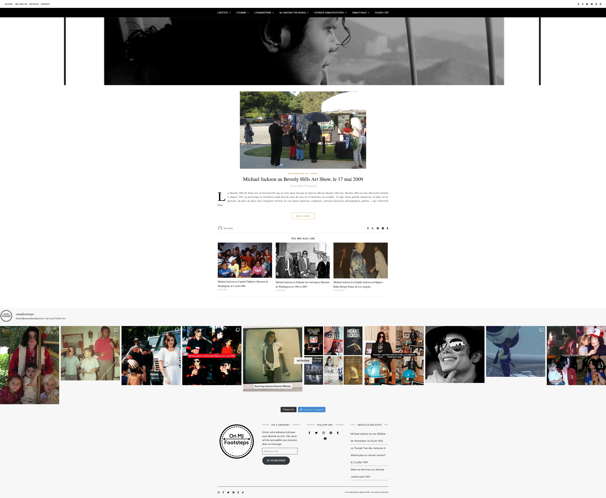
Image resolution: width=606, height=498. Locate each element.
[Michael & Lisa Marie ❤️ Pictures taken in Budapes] (151, 355)
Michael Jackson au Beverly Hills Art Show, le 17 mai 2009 (303, 178)
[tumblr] (596, 4)
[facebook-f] (583, 4)
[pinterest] (592, 4)
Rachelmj (228, 228)
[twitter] (587, 4)
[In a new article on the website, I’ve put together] (333, 355)
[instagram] (579, 4)
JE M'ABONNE (276, 460)
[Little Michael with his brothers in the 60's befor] (90, 353)
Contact (45, 4)
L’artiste (222, 12)
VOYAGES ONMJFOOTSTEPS (329, 12)
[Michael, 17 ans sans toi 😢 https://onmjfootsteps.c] (454, 354)
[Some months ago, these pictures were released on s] (211, 355)
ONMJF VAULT (359, 12)
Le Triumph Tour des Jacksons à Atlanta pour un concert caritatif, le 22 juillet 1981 (368, 455)
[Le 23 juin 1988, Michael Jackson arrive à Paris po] (515, 351)
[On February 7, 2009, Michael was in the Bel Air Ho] (394, 355)
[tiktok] (600, 4)
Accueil (9, 4)
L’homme (241, 12)
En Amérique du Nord (303, 173)
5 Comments (310, 185)
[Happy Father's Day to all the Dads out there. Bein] (576, 355)
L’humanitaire (263, 12)
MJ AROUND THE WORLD (293, 12)
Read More (303, 216)
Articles (34, 4)
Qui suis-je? (21, 4)
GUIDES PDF (382, 12)
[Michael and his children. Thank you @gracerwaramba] (29, 365)
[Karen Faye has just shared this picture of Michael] (272, 359)
